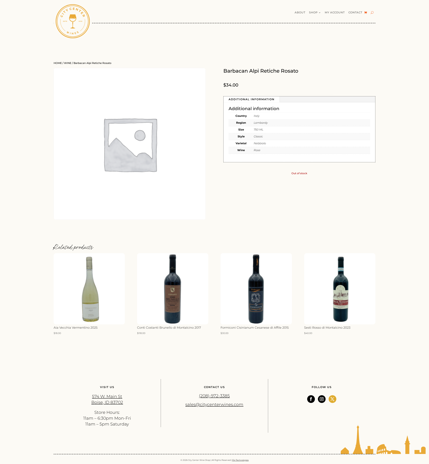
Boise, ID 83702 (107, 402)
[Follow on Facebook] (311, 399)
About (300, 12)
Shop (313, 12)
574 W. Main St (107, 396)
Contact (355, 12)
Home (58, 63)
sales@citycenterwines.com (214, 404)
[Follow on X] (332, 399)
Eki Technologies (240, 460)
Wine (67, 63)
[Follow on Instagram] (322, 399)
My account (335, 12)
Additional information (251, 99)
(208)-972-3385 (214, 395)
